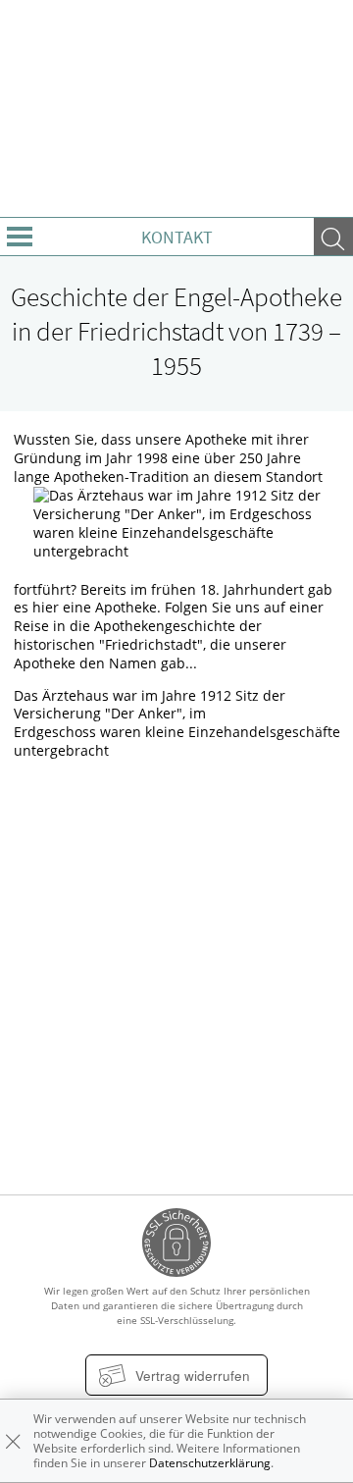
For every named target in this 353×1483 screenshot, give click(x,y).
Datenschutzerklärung (210, 1463)
